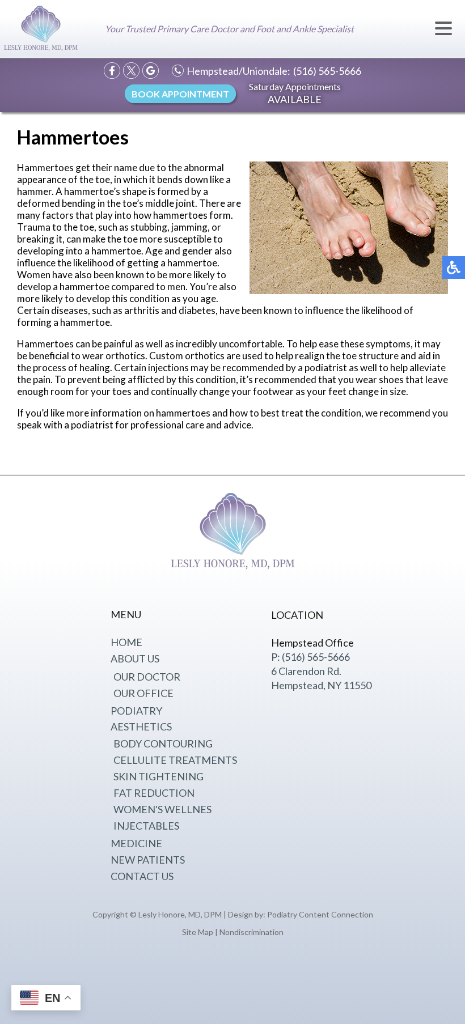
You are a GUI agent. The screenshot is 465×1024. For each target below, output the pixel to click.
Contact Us (142, 876)
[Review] (150, 70)
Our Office (143, 693)
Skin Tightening (158, 776)
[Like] (112, 70)
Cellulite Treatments (175, 760)
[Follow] (131, 70)
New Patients (148, 859)
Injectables (146, 825)
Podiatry (136, 710)
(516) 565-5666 (327, 71)
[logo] (41, 30)
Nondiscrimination (251, 932)
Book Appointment (180, 93)
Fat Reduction (154, 793)
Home (126, 642)
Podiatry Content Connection (320, 914)
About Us (135, 658)
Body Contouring (163, 743)
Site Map (197, 932)
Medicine (136, 843)
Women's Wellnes (162, 809)
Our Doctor (146, 676)
